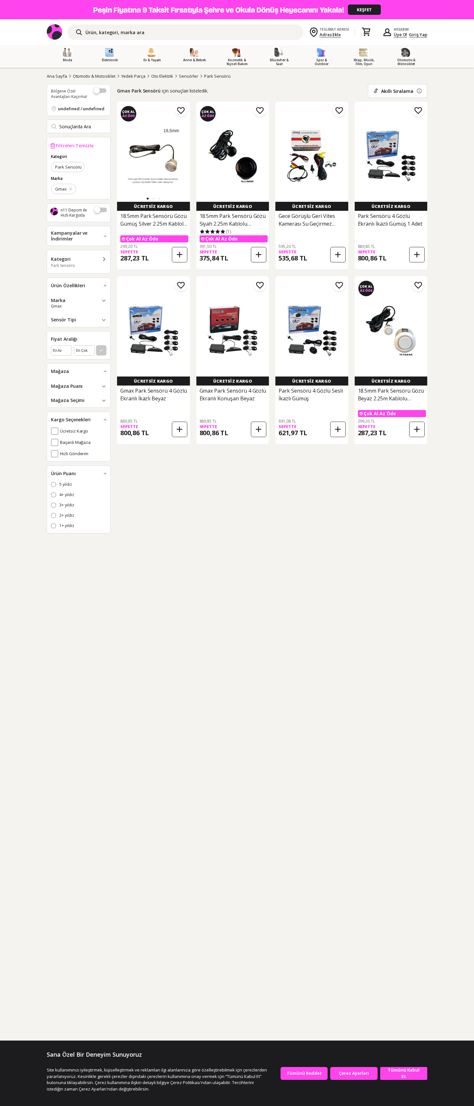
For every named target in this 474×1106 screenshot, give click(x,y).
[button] (147, 198)
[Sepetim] (366, 32)
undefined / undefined (81, 109)
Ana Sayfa (57, 76)
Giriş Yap (418, 34)
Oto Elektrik (162, 76)
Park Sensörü (217, 76)
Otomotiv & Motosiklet (94, 76)
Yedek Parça (133, 76)
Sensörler (188, 76)
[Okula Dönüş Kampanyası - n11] (237, 9)
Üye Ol (400, 34)
